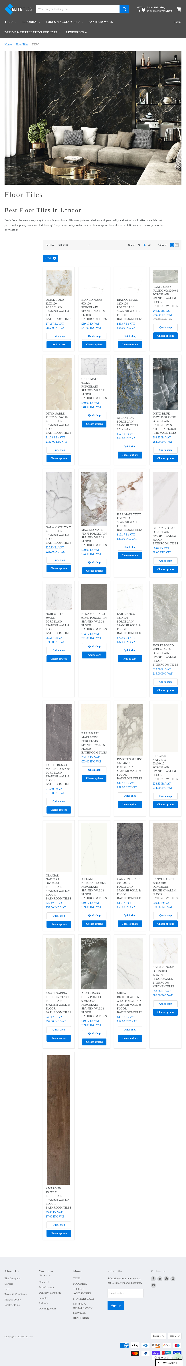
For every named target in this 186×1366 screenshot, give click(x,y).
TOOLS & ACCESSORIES (63, 21)
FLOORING (30, 21)
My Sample (170, 1362)
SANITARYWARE (101, 21)
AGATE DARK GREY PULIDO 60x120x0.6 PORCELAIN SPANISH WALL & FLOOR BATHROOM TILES (94, 1005)
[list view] (177, 245)
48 (149, 245)
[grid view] (172, 245)
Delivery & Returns (50, 1292)
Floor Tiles (22, 44)
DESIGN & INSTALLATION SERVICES (31, 32)
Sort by (50, 245)
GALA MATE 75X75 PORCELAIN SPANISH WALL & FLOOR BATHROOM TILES (58, 535)
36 (144, 245)
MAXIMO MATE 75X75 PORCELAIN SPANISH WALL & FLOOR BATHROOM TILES (94, 537)
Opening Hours (47, 1308)
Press (7, 1289)
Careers (9, 1283)
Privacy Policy (13, 1299)
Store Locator (46, 1287)
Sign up (115, 1305)
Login (177, 21)
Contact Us (45, 1282)
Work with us (12, 1304)
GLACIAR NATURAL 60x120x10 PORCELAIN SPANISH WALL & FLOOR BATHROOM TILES (58, 887)
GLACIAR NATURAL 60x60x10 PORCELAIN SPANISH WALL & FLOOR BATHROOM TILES (165, 767)
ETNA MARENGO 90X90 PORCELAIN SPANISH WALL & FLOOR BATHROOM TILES (94, 621)
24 (139, 245)
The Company (13, 1278)
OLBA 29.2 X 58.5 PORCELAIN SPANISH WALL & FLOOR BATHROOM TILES (165, 536)
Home (8, 44)
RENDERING (75, 32)
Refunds (43, 1303)
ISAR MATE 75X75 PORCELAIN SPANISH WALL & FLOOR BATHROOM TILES (129, 522)
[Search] (124, 9)
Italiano (157, 1335)
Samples (43, 1297)
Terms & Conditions (16, 1294)
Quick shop (58, 336)
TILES (9, 21)
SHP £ (173, 1335)
